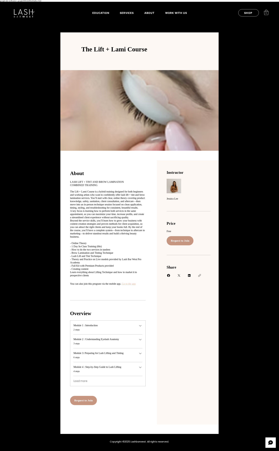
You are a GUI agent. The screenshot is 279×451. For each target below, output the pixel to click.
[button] (266, 12)
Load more (80, 381)
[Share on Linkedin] (189, 275)
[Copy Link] (200, 275)
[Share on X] (179, 275)
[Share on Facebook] (168, 275)
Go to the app (129, 283)
